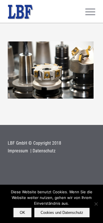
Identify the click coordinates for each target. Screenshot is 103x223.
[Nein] (96, 204)
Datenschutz (44, 151)
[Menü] (87, 11)
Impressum (18, 151)
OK (22, 212)
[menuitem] (87, 11)
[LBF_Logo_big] (43, 11)
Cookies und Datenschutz (62, 212)
